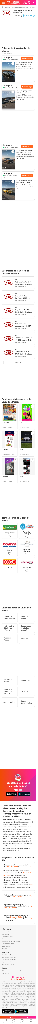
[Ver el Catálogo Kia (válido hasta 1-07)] (8, 72)
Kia (13, 7)
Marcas (4, 939)
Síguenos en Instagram (9, 959)
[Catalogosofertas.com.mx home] (13, 3)
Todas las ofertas (7, 936)
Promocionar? (6, 934)
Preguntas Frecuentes (8, 932)
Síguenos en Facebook (9, 957)
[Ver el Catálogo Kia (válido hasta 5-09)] (8, 190)
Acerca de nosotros (8, 943)
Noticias (4, 948)
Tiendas (7, 7)
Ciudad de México (11, 867)
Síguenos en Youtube (8, 962)
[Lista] (29, 2)
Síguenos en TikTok (8, 964)
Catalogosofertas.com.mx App (11, 941)
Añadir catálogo (6, 946)
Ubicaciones (19, 7)
